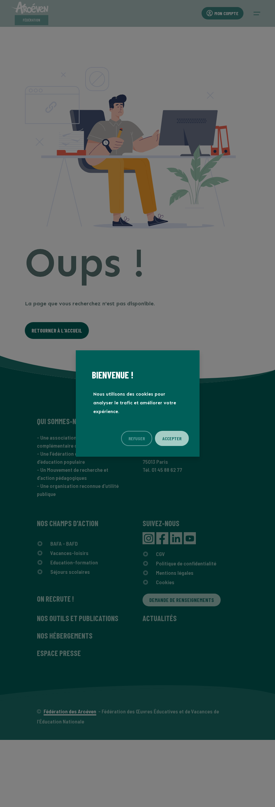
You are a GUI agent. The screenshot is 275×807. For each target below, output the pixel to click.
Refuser (136, 438)
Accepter (171, 438)
